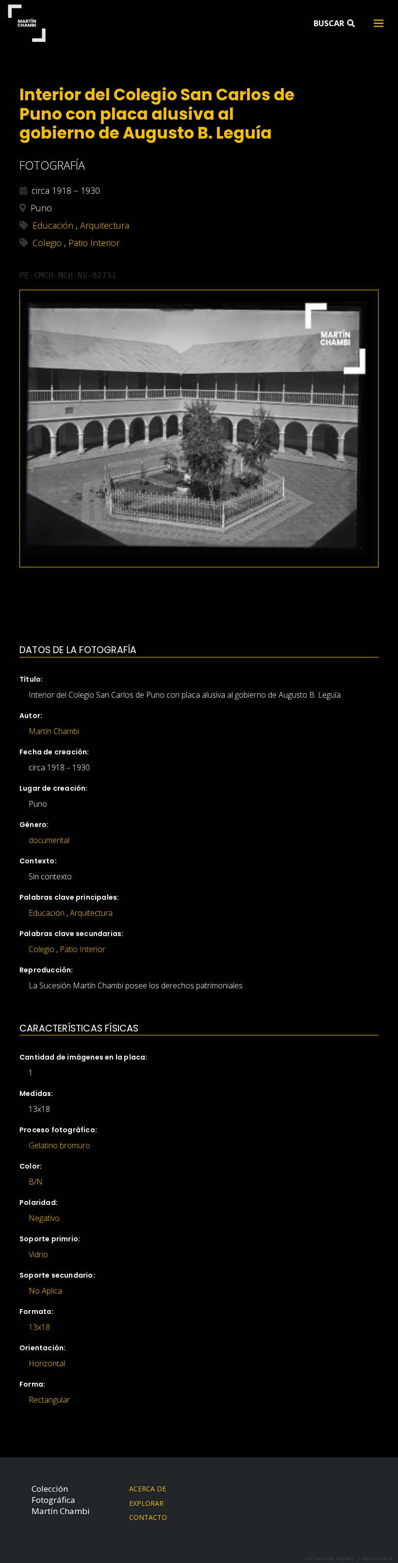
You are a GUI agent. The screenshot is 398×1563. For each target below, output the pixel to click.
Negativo (44, 1218)
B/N (36, 1181)
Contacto (148, 1517)
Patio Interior (82, 949)
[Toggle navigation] (378, 23)
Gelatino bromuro (59, 1145)
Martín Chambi (26, 23)
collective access (329, 1558)
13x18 (39, 1327)
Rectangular (49, 1399)
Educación (47, 912)
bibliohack (377, 1558)
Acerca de (147, 1488)
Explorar (146, 1503)
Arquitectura (91, 912)
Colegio (41, 949)
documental (49, 840)
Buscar (330, 23)
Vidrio (38, 1254)
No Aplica (45, 1290)
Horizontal (47, 1363)
